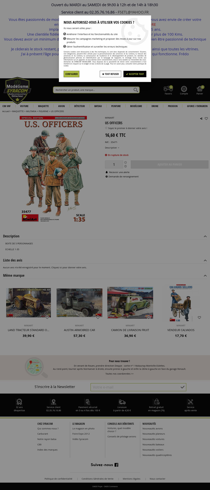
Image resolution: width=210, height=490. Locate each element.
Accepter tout (136, 74)
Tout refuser (111, 74)
